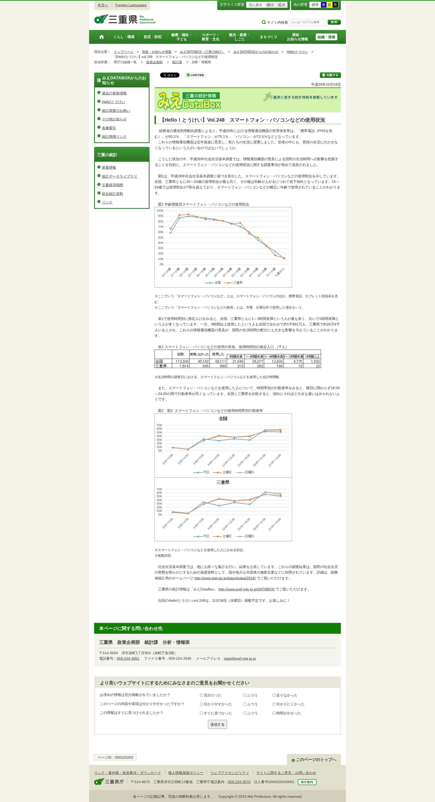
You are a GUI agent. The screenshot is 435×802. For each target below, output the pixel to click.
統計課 (177, 62)
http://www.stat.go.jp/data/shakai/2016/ (225, 578)
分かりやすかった (218, 704)
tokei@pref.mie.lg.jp (240, 658)
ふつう (252, 695)
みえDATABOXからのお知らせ (255, 52)
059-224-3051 (128, 658)
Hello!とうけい (297, 52)
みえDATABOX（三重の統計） (202, 52)
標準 (315, 5)
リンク (107, 202)
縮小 (270, 5)
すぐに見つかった (218, 713)
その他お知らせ (114, 119)
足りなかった (287, 695)
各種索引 (109, 128)
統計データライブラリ (119, 176)
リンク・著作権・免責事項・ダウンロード (127, 773)
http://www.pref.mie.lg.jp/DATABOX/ (247, 589)
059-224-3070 (239, 782)
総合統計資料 (112, 194)
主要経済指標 (112, 185)
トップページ (123, 52)
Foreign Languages (131, 5)
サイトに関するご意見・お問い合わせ (286, 773)
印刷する (330, 75)
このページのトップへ (316, 759)
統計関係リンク (114, 137)
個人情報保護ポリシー (185, 773)
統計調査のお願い (116, 111)
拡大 (281, 5)
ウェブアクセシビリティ (229, 773)
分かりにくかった (290, 704)
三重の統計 (107, 155)
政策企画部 (154, 62)
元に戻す (255, 5)
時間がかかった (288, 713)
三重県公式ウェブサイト (125, 19)
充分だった (213, 695)
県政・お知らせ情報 (156, 52)
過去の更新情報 (114, 93)
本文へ (103, 5)
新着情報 (109, 167)
